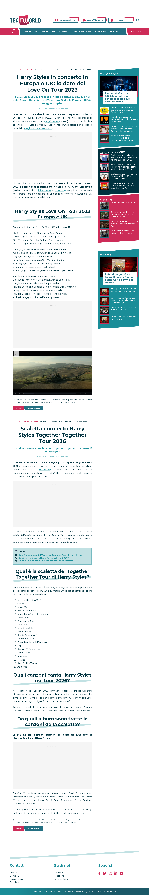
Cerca (137, 20)
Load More (52, 839)
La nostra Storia (61, 879)
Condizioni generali (40, 892)
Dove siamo (15, 876)
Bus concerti (64, 31)
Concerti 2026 (31, 31)
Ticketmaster (44, 190)
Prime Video (116, 31)
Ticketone (60, 190)
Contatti (13, 873)
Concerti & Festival (27, 70)
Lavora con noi (16, 879)
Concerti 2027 (48, 31)
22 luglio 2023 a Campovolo (37, 128)
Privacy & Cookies (56, 892)
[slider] (49, 393)
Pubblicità (14, 882)
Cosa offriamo (93, 20)
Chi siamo (58, 873)
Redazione (59, 876)
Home (16, 70)
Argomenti (65, 20)
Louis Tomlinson (82, 31)
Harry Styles (100, 31)
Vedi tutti (136, 31)
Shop (121, 20)
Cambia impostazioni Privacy (76, 892)
